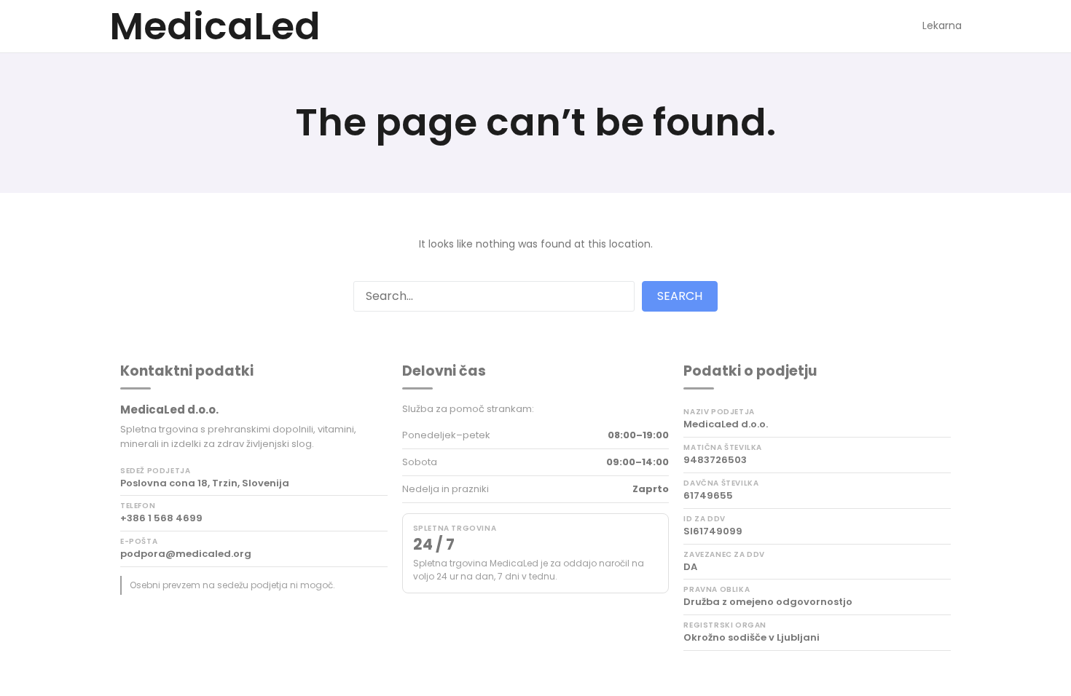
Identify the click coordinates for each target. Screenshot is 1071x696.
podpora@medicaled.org (185, 554)
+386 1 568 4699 (161, 518)
